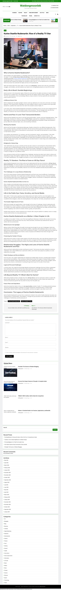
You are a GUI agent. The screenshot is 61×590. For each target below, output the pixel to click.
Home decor (6, 553)
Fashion (20, 12)
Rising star (7, 36)
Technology (24, 15)
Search (5, 427)
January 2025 (7, 499)
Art (5, 518)
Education (6, 533)
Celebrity (6, 528)
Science (6, 572)
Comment (7, 322)
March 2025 (6, 494)
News (47, 12)
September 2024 (7, 509)
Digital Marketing (7, 531)
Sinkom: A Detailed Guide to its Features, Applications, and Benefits (34, 410)
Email (6, 342)
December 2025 (7, 472)
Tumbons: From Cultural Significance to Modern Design (16, 439)
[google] (8, 6)
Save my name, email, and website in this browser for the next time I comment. (22, 352)
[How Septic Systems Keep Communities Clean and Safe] (44, 21)
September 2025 (7, 479)
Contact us (36, 15)
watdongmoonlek (30, 5)
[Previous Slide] (56, 1)
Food (5, 543)
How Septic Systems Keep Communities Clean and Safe (43, 1)
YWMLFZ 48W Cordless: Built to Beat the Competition (31, 396)
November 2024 (7, 504)
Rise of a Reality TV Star (26, 301)
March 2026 (6, 465)
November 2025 (7, 475)
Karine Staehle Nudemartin (20, 78)
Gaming (5, 545)
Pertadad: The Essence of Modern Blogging (28, 366)
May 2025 (6, 489)
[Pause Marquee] (56, 20)
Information (6, 558)
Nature (5, 565)
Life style (42, 12)
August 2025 (6, 482)
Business (14, 12)
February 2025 (7, 497)
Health (25, 12)
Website (6, 347)
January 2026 (7, 470)
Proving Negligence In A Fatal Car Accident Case (29, 19)
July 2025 (6, 484)
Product (5, 570)
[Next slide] (57, 1)
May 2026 (6, 460)
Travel (30, 15)
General (5, 548)
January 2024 (7, 511)
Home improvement (33, 12)
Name (6, 337)
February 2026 (7, 467)
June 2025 (6, 487)
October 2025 (7, 477)
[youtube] (9, 6)
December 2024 (7, 502)
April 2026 (6, 462)
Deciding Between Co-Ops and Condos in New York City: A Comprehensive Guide (21, 437)
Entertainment (7, 536)
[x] (6, 6)
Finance (5, 540)
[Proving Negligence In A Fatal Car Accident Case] (15, 21)
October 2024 (7, 506)
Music (5, 563)
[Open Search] (55, 14)
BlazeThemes (42, 586)
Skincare (6, 575)
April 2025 (6, 492)
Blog (5, 30)
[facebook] (3, 6)
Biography (6, 521)
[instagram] (4, 6)
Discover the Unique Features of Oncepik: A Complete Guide (32, 381)
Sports (5, 577)
